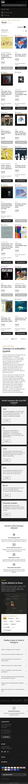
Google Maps (6, 736)
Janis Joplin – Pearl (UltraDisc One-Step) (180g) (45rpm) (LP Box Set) (6, 94)
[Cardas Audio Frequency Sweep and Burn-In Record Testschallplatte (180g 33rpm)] (21, 80)
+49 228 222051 (5, 746)
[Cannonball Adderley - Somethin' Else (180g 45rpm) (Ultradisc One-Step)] (7, 192)
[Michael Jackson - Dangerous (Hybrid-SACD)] (7, 120)
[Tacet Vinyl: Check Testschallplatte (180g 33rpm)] (21, 232)
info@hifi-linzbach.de (6, 748)
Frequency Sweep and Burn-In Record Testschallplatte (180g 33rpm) (21, 94)
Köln (5, 618)
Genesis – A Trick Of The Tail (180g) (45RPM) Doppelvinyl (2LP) (6, 57)
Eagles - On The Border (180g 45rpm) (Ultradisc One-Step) (20, 133)
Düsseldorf (10, 618)
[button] (23, 2)
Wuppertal (13, 624)
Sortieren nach (4, 30)
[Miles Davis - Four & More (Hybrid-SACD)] (7, 274)
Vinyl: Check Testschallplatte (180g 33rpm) (21, 245)
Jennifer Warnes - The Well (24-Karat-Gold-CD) (21, 319)
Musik (7, 9)
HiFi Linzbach (6, 778)
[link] (5, 339)
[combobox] (14, 5)
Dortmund (6, 624)
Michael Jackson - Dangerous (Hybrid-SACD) (6, 133)
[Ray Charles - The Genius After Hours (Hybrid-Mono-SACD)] (7, 306)
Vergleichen (20, 27)
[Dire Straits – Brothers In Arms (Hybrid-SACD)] (21, 192)
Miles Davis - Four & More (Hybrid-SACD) (6, 286)
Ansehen (7, 420)
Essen (17, 618)
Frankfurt (18, 621)
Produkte (3, 9)
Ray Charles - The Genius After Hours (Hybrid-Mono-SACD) (6, 319)
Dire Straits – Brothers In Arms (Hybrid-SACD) (20, 205)
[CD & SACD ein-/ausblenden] (26, 15)
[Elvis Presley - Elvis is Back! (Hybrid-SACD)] (21, 274)
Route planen (8, 630)
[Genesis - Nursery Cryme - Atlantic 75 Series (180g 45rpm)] (7, 154)
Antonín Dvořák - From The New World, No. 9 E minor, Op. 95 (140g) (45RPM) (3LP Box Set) (7, 247)
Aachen (5, 621)
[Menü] (25, 2)
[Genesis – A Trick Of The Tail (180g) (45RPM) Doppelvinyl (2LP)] (7, 43)
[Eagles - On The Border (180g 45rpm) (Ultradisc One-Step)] (21, 120)
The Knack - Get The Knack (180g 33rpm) (20, 166)
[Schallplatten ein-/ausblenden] (26, 12)
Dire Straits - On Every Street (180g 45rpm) (21, 55)
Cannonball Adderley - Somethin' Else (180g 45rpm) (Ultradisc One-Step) (7, 206)
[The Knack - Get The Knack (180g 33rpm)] (21, 154)
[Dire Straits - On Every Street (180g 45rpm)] (21, 43)
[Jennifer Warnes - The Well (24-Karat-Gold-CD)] (21, 306)
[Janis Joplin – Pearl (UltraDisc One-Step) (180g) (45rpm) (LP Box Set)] (7, 80)
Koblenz (11, 621)
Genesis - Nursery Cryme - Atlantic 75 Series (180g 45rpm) (6, 167)
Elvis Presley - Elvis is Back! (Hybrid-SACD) (20, 286)
